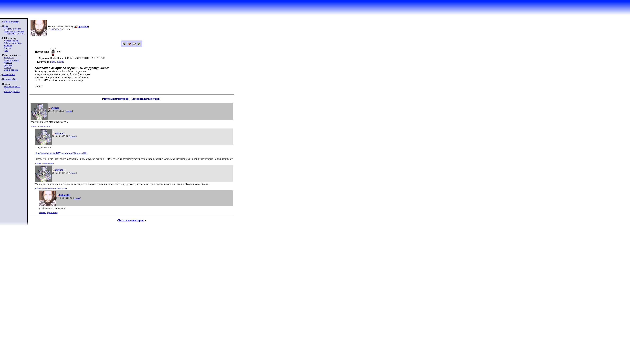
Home (5, 26)
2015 (53, 29)
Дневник (8, 62)
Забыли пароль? (12, 86)
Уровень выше (48, 163)
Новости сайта (11, 40)
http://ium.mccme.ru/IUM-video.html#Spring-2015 (61, 153)
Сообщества (8, 74)
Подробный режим (15, 33)
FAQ (6, 89)
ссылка (69, 111)
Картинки (8, 65)
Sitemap (8, 45)
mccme (60, 61)
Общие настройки (12, 43)
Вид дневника (11, 70)
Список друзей (11, 60)
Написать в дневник (14, 31)
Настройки (9, 57)
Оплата (7, 48)
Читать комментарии (115, 98)
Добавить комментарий (146, 98)
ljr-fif (6, 50)
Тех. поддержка (12, 91)
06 (57, 29)
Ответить (34, 126)
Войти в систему (10, 21)
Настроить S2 (9, 79)
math (52, 61)
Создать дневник (12, 29)
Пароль (7, 67)
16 (60, 29)
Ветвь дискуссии (44, 126)
